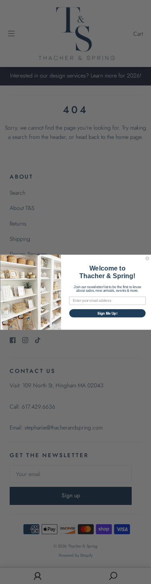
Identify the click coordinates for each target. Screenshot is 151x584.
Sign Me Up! (107, 313)
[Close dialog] (147, 258)
